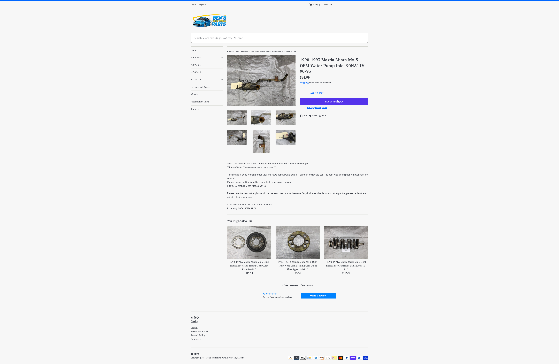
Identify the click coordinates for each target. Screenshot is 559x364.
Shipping (304, 82)
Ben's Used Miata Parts (216, 358)
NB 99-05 (207, 64)
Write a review (318, 295)
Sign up (202, 4)
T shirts (195, 109)
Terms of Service (199, 331)
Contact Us (196, 339)
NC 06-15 (207, 72)
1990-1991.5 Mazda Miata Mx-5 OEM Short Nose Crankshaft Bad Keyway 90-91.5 (346, 265)
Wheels (207, 94)
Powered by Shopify (235, 358)
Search (194, 327)
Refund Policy (198, 335)
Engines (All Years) (200, 86)
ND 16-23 (207, 79)
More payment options (317, 107)
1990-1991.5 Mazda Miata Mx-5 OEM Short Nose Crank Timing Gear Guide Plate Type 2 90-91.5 (297, 265)
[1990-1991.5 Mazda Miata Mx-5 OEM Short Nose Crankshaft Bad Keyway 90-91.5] (346, 242)
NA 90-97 (207, 57)
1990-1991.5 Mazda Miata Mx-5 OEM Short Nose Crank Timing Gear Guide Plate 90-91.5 (249, 265)
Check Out (327, 4)
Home (194, 50)
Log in (193, 4)
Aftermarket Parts (200, 101)
